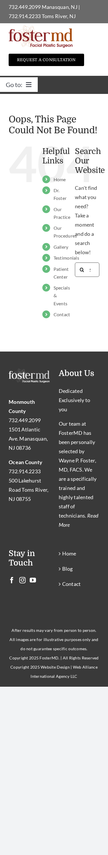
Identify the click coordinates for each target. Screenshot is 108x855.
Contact (62, 314)
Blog (67, 569)
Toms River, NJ (59, 16)
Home (60, 179)
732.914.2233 (25, 16)
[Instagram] (22, 580)
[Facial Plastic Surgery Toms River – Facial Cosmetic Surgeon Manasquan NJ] (41, 28)
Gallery (61, 247)
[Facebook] (12, 580)
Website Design (55, 667)
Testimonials (66, 257)
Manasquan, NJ (60, 7)
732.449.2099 (25, 7)
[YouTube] (33, 580)
